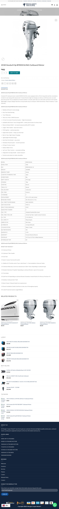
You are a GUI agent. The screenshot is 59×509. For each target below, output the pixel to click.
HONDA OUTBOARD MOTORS (9, 449)
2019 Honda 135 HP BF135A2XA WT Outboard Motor (9, 323)
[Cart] (57, 4)
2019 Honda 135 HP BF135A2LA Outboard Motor (28, 323)
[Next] (58, 314)
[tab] (4, 89)
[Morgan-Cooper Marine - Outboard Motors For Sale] (29, 4)
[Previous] (1, 314)
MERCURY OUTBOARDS (7, 438)
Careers (3, 474)
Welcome (3, 463)
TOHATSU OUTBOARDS (7, 447)
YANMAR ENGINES (6, 455)
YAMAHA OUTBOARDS (7, 452)
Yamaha (25, 1)
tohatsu (39, 1)
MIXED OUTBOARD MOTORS (9, 441)
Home (19, 10)
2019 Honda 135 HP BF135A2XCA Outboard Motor (48, 323)
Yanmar (49, 1)
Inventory (3, 466)
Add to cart (14, 72)
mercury (30, 1)
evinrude (44, 1)
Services (3, 469)
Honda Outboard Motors (32, 10)
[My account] (54, 4)
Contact (3, 480)
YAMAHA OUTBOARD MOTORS (9, 444)
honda (34, 1)
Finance (3, 471)
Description (4, 89)
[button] (55, 505)
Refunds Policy (4, 477)
